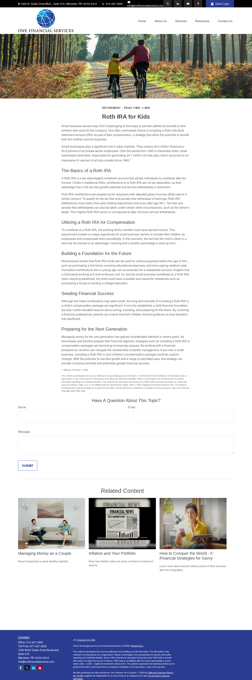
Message (24, 431)
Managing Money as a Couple (44, 553)
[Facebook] (198, 3)
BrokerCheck (137, 645)
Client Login (222, 4)
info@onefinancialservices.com (145, 5)
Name (22, 407)
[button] (142, 20)
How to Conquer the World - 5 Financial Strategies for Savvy (186, 555)
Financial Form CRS (86, 639)
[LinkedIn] (178, 3)
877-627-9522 (38, 646)
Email (131, 407)
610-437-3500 (114, 4)
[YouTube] (188, 3)
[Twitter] (167, 3)
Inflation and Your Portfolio (112, 553)
